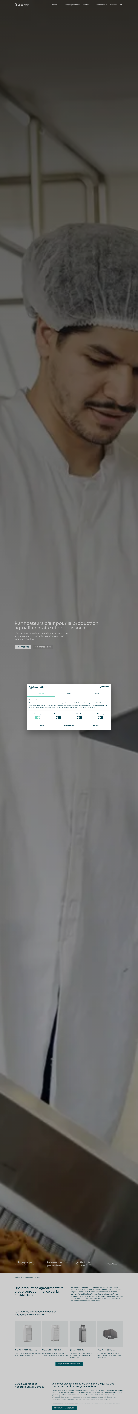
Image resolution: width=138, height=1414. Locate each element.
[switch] (58, 717)
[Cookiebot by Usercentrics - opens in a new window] (101, 687)
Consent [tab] (41, 694)
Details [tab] (69, 693)
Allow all (96, 725)
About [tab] (97, 693)
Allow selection (69, 725)
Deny (42, 725)
